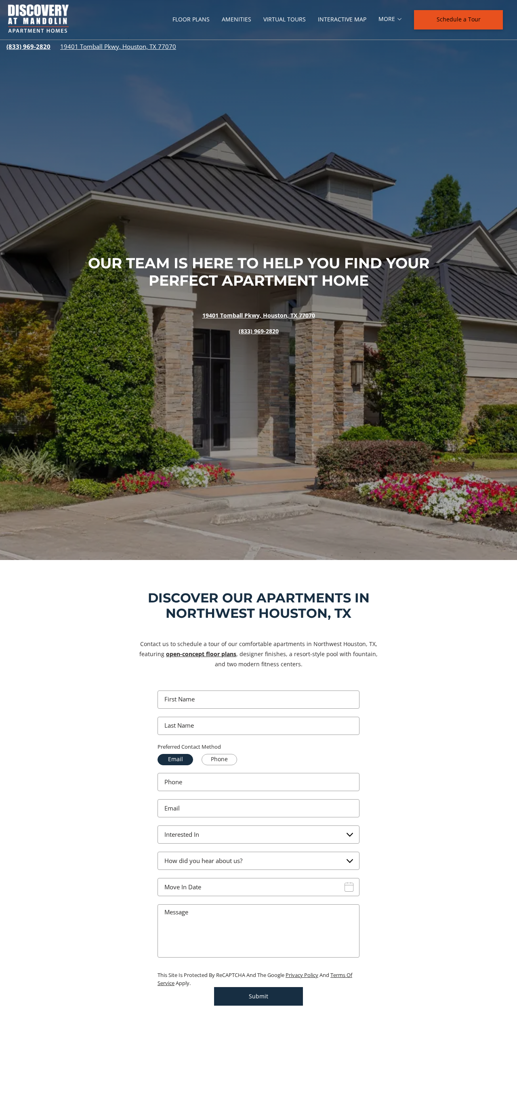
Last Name (179, 725)
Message (176, 912)
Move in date (182, 887)
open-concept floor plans (201, 654)
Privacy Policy (302, 975)
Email (172, 808)
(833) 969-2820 (28, 46)
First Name (179, 699)
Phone (173, 782)
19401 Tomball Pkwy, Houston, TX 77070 (118, 46)
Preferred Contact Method (189, 746)
